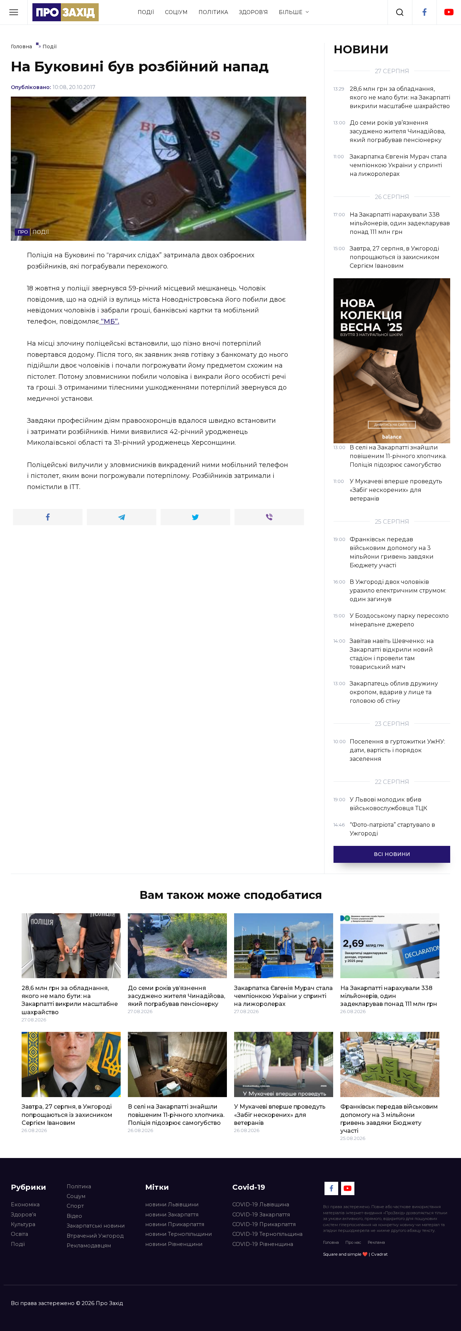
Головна (331, 1242)
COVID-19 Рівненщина (262, 1244)
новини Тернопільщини (178, 1234)
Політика (213, 12)
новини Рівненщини (173, 1244)
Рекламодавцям (89, 1245)
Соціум (176, 12)
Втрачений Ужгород (95, 1236)
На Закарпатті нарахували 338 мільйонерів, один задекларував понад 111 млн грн (388, 995)
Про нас (353, 1242)
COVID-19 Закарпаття (261, 1214)
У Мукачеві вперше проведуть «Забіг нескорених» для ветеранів (280, 1114)
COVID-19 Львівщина (260, 1204)
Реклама (376, 1242)
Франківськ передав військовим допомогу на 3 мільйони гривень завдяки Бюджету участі (389, 1118)
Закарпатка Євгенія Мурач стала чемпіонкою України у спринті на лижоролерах (283, 995)
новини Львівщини (171, 1204)
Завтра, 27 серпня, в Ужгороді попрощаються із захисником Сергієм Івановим (67, 1114)
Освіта (19, 1234)
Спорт (75, 1206)
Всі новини (392, 854)
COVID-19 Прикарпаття (264, 1224)
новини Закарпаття (171, 1214)
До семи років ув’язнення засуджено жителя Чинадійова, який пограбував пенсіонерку (176, 995)
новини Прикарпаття (174, 1224)
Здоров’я (253, 12)
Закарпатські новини (96, 1226)
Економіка (25, 1204)
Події (146, 12)
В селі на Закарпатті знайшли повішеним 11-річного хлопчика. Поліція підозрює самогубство (176, 1114)
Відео (74, 1216)
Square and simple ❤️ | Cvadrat (355, 1254)
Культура (23, 1224)
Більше (290, 12)
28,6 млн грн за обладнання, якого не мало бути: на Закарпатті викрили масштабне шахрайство (70, 999)
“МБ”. (109, 321)
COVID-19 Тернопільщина (267, 1234)
